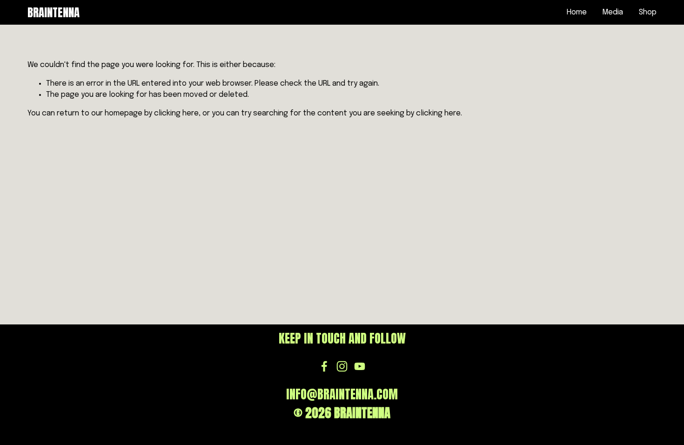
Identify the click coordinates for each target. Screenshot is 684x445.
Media (612, 12)
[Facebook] (324, 366)
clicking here (176, 113)
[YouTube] (359, 366)
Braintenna (53, 12)
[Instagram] (342, 366)
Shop (648, 12)
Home (577, 12)
